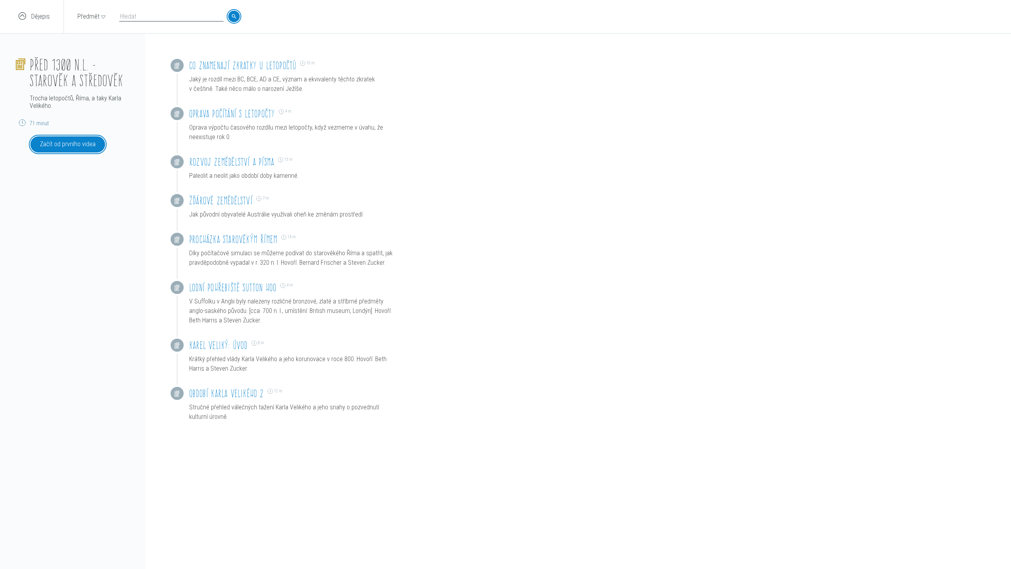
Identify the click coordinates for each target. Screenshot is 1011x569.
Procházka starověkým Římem (233, 239)
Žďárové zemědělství (220, 200)
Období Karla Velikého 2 (226, 393)
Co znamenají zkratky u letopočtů (242, 65)
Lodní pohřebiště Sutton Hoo (232, 287)
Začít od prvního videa (68, 144)
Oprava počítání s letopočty (232, 113)
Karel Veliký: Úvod (218, 345)
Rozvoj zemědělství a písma (231, 161)
